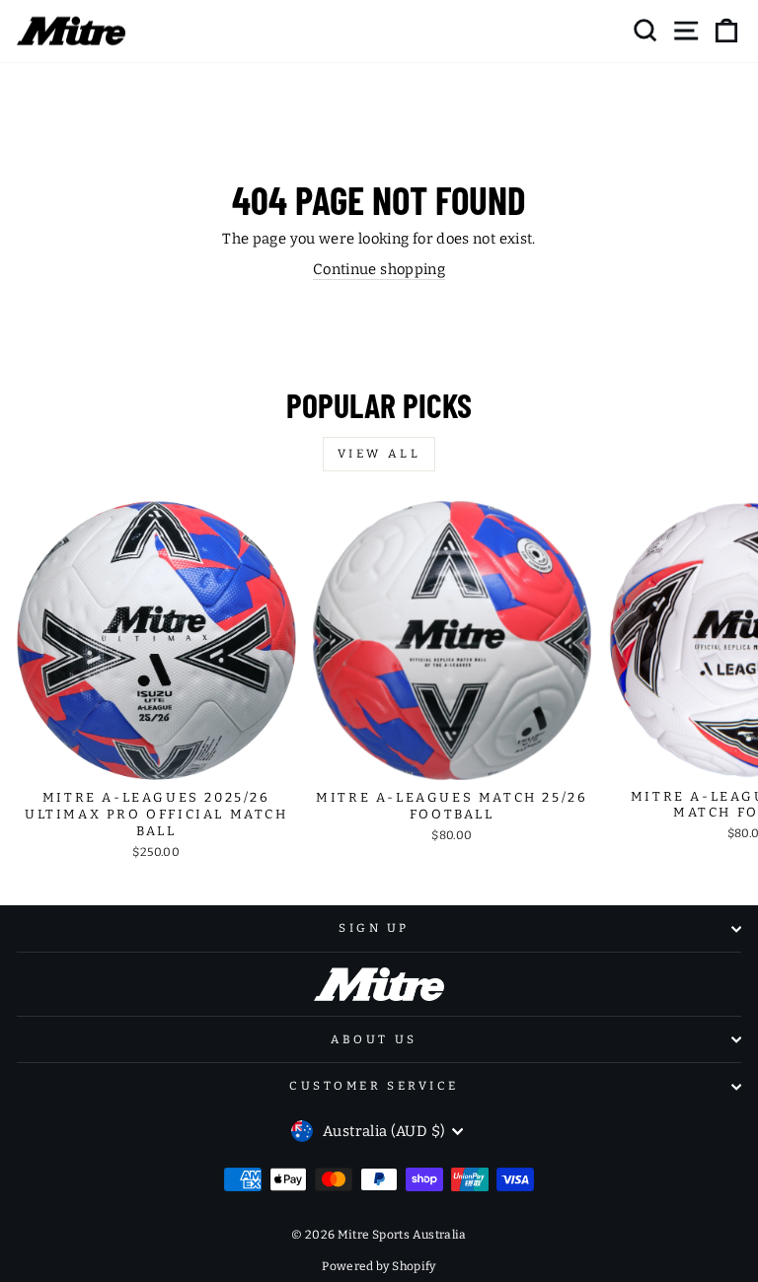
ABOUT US (374, 1039)
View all (379, 454)
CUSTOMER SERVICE (374, 1086)
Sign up (374, 928)
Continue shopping (379, 269)
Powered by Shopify (379, 1266)
